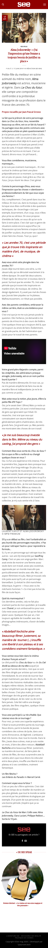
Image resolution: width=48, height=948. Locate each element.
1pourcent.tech (24, 944)
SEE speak (24, 46)
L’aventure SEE (12, 936)
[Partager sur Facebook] (22, 841)
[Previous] (2, 886)
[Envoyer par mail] (26, 841)
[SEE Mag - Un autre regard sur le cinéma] (24, 4)
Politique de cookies (24, 938)
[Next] (43, 886)
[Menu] (44, 4)
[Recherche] (3, 4)
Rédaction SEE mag (34, 68)
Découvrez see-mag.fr (31, 936)
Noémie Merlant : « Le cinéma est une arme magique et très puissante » (22, 904)
